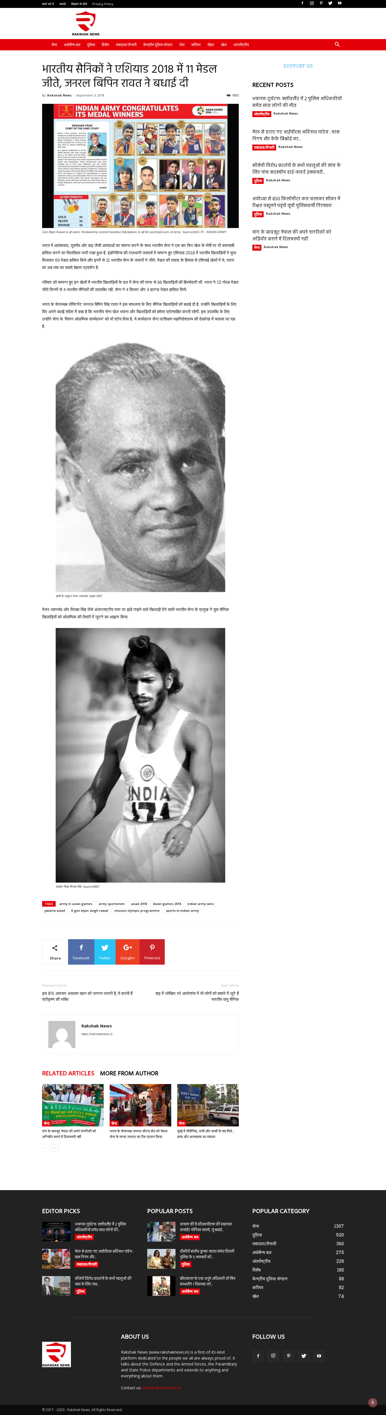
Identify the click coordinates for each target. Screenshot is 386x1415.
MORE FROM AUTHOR (129, 1074)
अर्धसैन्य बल (72, 44)
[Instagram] (311, 3)
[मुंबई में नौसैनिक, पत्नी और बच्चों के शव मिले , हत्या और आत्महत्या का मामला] (208, 1105)
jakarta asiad (55, 910)
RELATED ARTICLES (68, 1074)
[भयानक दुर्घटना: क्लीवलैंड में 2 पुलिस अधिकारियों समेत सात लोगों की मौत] (56, 1232)
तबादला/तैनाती (126, 44)
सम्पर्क (62, 4)
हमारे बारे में (48, 4)
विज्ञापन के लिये (79, 4)
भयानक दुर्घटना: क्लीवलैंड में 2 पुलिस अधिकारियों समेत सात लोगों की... (100, 1227)
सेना (54, 44)
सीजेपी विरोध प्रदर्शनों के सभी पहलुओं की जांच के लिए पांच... (103, 1282)
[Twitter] (330, 3)
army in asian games (75, 904)
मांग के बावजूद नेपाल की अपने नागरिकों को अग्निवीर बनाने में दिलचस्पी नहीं (291, 236)
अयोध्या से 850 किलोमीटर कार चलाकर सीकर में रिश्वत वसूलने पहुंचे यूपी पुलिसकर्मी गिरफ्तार (296, 202)
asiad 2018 (139, 904)
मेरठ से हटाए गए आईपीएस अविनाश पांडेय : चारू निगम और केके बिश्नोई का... (296, 135)
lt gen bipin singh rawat (89, 910)
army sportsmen (112, 904)
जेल (182, 44)
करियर (196, 44)
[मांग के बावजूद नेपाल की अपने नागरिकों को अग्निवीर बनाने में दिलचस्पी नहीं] (73, 1105)
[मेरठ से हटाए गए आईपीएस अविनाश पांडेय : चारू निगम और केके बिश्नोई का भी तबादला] (56, 1259)
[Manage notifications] (372, 1402)
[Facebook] (302, 3)
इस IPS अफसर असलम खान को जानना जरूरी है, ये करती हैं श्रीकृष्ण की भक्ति (87, 996)
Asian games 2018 (167, 904)
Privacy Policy (102, 4)
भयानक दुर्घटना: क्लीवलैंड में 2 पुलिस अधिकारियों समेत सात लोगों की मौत (297, 102)
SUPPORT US (298, 66)
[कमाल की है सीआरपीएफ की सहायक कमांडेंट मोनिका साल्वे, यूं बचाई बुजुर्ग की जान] (161, 1232)
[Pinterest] (321, 3)
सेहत (210, 44)
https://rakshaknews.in (96, 1034)
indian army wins (200, 904)
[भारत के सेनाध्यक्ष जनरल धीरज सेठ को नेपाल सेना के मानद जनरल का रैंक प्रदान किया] (140, 1105)
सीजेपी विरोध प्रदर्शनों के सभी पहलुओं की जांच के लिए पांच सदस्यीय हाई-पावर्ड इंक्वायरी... (296, 169)
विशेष (105, 44)
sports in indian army (182, 910)
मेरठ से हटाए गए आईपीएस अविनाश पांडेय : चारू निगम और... (104, 1254)
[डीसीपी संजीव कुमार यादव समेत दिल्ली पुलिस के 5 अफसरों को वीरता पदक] (161, 1259)
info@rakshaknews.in (162, 1387)
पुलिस (91, 44)
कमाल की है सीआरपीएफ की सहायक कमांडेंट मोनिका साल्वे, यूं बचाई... (206, 1227)
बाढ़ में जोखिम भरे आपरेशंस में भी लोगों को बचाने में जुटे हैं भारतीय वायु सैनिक (197, 996)
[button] (337, 45)
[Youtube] (339, 3)
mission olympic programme (137, 910)
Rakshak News (59, 95)
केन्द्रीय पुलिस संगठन (157, 44)
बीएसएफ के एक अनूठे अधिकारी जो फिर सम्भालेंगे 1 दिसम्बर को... (207, 1282)
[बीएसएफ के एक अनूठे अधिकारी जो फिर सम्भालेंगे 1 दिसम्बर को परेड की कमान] (161, 1286)
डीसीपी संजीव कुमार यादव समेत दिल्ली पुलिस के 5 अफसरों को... (207, 1254)
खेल (224, 44)
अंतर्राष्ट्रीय (241, 44)
